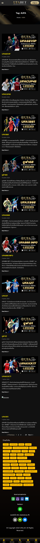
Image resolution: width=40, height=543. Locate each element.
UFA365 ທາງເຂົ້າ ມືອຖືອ (16, 484)
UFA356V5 (15, 468)
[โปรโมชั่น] (28, 540)
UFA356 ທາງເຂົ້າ (22, 458)
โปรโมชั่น (28, 542)
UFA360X (21, 478)
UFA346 (24, 451)
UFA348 (6, 454)
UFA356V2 (31, 464)
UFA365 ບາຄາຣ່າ (28, 484)
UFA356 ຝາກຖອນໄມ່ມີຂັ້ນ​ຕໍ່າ (10, 461)
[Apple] (15, 519)
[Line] (20, 509)
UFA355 (6, 458)
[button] (2, 2)
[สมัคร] (4, 540)
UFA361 (28, 478)
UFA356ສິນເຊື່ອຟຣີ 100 (31, 471)
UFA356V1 (22, 464)
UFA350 (20, 454)
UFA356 (13, 458)
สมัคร (4, 542)
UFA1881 (5, 134)
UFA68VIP (6, 53)
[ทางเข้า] (20, 540)
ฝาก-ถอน (12, 542)
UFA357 (19, 474)
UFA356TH (14, 464)
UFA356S (6, 464)
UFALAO (23, 528)
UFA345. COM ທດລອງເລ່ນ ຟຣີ (20, 447)
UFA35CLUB (13, 444)
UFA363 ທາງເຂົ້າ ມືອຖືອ (27, 481)
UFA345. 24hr (7, 447)
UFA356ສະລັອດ (19, 471)
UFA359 (6, 478)
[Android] (20, 519)
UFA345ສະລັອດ (16, 451)
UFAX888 (6, 215)
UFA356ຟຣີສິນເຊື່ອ (8, 471)
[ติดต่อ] (36, 540)
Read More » (5, 69)
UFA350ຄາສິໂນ (29, 454)
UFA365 (6, 484)
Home (18, 18)
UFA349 (13, 454)
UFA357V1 (27, 474)
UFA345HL (33, 447)
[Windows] (25, 519)
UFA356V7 (23, 468)
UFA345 (28, 444)
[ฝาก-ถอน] (12, 540)
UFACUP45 (6, 94)
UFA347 (31, 451)
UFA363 (16, 481)
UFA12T (5, 295)
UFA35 (5, 444)
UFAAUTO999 (7, 488)
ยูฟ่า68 (4, 174)
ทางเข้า (20, 542)
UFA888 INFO (7, 255)
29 (26, 435)
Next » (30, 435)
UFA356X (31, 468)
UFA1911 (5, 416)
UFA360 (13, 478)
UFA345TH (6, 451)
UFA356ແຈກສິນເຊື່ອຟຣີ (9, 474)
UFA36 (21, 444)
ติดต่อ (36, 542)
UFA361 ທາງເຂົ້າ (7, 481)
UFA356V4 (6, 468)
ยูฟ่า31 (4, 336)
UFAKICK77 (6, 376)
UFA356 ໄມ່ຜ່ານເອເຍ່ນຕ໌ (24, 461)
